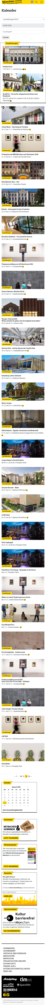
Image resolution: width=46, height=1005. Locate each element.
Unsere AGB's (9, 966)
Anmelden (8, 896)
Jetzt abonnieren (11, 866)
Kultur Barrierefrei (12, 931)
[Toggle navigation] (41, 2)
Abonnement (9, 951)
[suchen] (36, 2)
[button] (32, 2)
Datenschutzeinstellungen (16, 969)
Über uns (7, 971)
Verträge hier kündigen (14, 953)
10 (21, 776)
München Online (12, 1000)
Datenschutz (9, 963)
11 (23, 776)
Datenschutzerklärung (15, 887)
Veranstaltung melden (14, 961)
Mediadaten (9, 956)
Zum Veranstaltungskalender (13, 810)
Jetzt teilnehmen (11, 838)
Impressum (8, 958)
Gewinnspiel (9, 948)
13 (29, 776)
